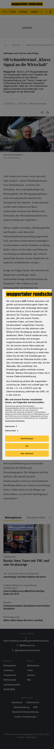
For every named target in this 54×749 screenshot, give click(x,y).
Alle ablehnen (27, 453)
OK (26, 446)
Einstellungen (27, 438)
